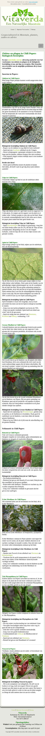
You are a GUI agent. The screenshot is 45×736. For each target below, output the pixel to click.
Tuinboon (5, 636)
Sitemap (33, 29)
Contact (13, 29)
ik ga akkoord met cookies (29, 4)
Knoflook (16, 150)
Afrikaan (20, 634)
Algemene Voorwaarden (23, 29)
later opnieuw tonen (16, 4)
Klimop (14, 316)
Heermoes (32, 314)
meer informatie (33, 2)
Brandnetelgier (12, 225)
